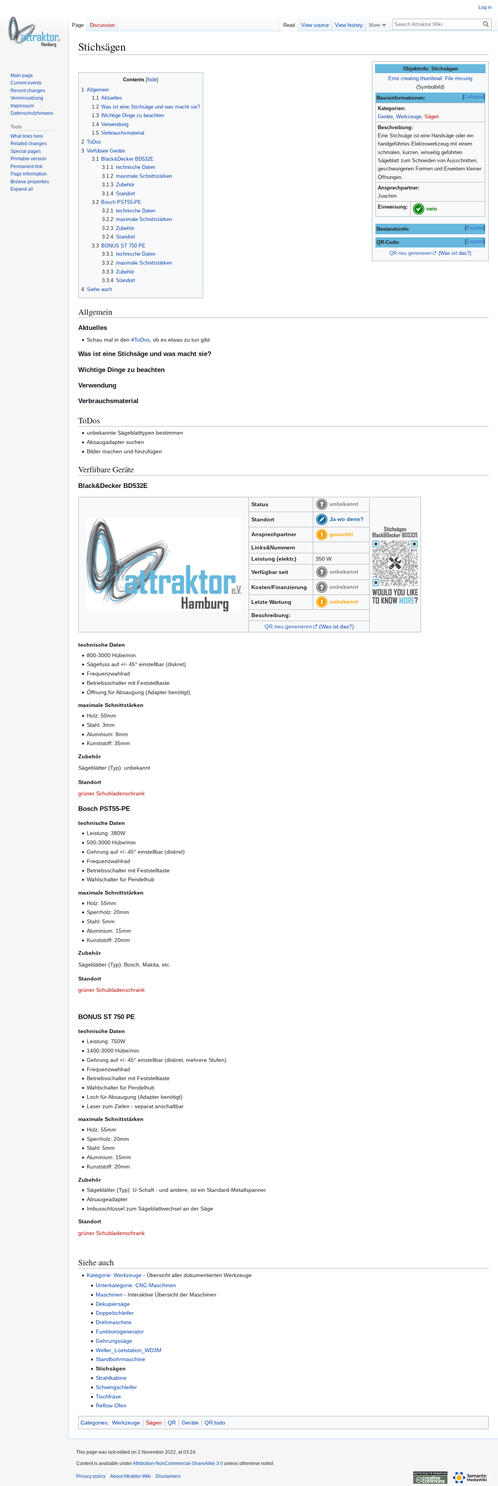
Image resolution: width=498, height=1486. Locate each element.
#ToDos (140, 340)
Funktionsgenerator (120, 1331)
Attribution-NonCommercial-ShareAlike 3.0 (178, 1463)
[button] (377, 23)
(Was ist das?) (454, 253)
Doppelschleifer (115, 1313)
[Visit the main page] (34, 31)
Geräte (385, 116)
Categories (94, 1422)
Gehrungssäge (114, 1341)
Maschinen (109, 1294)
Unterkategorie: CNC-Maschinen (136, 1285)
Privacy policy (90, 1476)
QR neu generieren (410, 253)
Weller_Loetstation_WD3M (128, 1350)
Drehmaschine (114, 1322)
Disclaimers (168, 1476)
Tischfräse (108, 1396)
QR (172, 1422)
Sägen (431, 116)
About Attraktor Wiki (130, 1476)
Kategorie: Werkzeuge (114, 1275)
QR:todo (215, 1422)
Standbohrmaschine (120, 1359)
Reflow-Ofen (111, 1405)
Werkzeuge (408, 116)
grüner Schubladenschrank (111, 793)
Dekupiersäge (113, 1304)
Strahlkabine (111, 1378)
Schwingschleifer (116, 1387)
